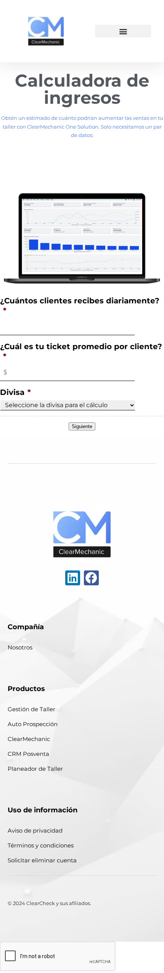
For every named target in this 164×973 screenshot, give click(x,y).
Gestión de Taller (31, 709)
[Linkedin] (72, 577)
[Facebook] (91, 577)
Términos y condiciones (41, 845)
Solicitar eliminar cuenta (42, 860)
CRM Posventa (28, 753)
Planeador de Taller (35, 768)
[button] (123, 31)
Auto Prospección (33, 724)
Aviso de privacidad (35, 830)
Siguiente (82, 426)
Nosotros (20, 647)
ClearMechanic (29, 739)
